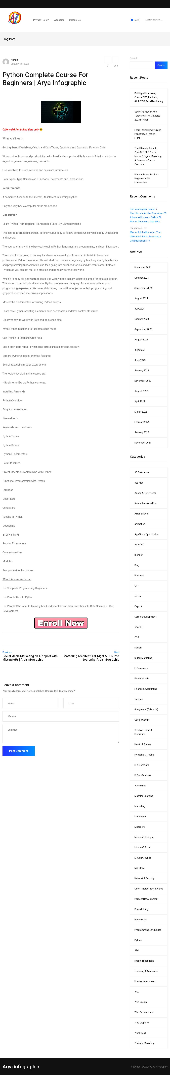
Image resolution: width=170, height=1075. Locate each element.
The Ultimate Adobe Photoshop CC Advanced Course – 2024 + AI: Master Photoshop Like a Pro (148, 217)
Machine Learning (143, 796)
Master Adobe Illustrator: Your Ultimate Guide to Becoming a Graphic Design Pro (145, 236)
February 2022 (142, 422)
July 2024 (139, 308)
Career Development (145, 616)
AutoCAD (139, 544)
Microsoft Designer (144, 837)
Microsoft (139, 826)
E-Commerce (141, 668)
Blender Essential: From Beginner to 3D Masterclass (146, 178)
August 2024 (141, 298)
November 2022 (142, 380)
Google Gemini (142, 719)
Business (139, 575)
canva (137, 596)
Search (133, 58)
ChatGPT (139, 627)
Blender (138, 555)
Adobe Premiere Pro (145, 503)
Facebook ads (141, 678)
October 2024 (141, 277)
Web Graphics (141, 1022)
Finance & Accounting (145, 689)
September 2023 (143, 329)
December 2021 (142, 442)
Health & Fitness (142, 744)
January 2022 (141, 432)
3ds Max (138, 482)
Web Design (140, 1002)
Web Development (144, 1012)
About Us (59, 20)
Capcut (138, 606)
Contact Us (75, 20)
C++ (136, 585)
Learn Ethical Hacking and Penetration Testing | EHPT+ (147, 134)
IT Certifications (142, 775)
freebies (138, 699)
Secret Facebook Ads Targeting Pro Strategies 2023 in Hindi (147, 115)
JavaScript (140, 785)
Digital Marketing (143, 658)
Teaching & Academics (146, 971)
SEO (136, 950)
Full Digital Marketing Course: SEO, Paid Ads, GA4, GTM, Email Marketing (148, 97)
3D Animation (141, 472)
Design (138, 647)
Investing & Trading (144, 754)
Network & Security (144, 878)
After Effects (141, 513)
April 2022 (139, 401)
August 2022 (141, 391)
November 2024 (142, 267)
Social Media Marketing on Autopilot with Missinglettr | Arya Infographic (30, 657)
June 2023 (140, 360)
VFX (136, 991)
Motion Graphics (142, 857)
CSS (136, 637)
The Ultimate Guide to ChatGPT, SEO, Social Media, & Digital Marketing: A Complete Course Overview (148, 156)
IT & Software (141, 765)
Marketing (139, 806)
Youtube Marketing (144, 1043)
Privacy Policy (41, 20)
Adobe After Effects (145, 493)
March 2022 (140, 411)
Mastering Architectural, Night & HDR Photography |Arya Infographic (91, 657)
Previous (7, 652)
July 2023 (139, 350)
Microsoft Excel (142, 847)
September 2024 (143, 288)
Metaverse (140, 816)
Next (116, 652)
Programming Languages (147, 930)
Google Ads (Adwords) (146, 709)
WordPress (140, 1033)
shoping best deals (144, 960)
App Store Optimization (146, 534)
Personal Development (146, 899)
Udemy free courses (145, 981)
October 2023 (141, 319)
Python (138, 940)
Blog (136, 565)
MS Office (139, 868)
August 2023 (141, 339)
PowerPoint (140, 919)
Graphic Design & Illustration (143, 732)
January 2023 (141, 370)
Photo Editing (141, 909)
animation (139, 524)
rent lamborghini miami (142, 209)
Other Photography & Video (148, 888)
